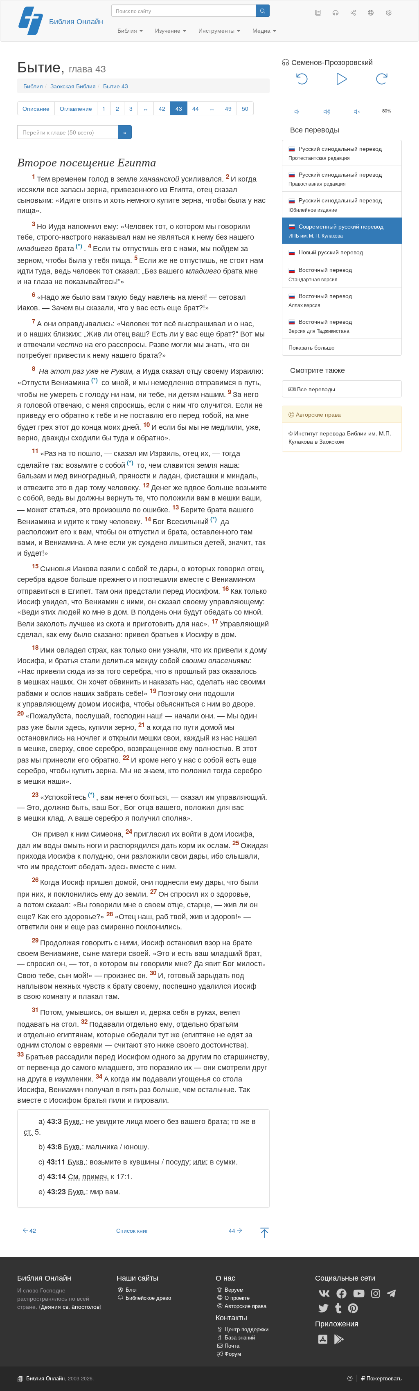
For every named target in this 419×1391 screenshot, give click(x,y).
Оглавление (76, 108)
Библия (33, 86)
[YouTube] (359, 1293)
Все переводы (315, 389)
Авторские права (245, 1306)
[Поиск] (263, 10)
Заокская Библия (73, 86)
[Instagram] (375, 1293)
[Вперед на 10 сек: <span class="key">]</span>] (381, 78)
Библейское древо (148, 1297)
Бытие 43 (115, 86)
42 (162, 108)
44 (195, 108)
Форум (233, 1353)
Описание (36, 108)
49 (228, 108)
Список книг (132, 1230)
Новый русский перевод (330, 252)
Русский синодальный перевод (335, 152)
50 (245, 108)
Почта (232, 1345)
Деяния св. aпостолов (70, 1306)
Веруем (234, 1289)
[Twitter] (323, 1308)
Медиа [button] (262, 30)
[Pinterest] (353, 1308)
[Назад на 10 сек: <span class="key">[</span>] (302, 78)
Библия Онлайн (76, 21)
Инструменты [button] (217, 30)
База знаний (240, 1337)
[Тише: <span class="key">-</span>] (297, 111)
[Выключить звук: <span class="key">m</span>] (357, 111)
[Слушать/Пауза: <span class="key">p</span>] (341, 78)
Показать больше (311, 347)
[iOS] (322, 1338)
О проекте (237, 1297)
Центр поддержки (246, 1329)
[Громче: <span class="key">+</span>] (327, 111)
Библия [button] (128, 30)
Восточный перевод (320, 273)
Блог (131, 1289)
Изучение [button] (168, 30)
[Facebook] (341, 1293)
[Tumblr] (338, 1308)
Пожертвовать (383, 1378)
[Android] (339, 1338)
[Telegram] (391, 1293)
